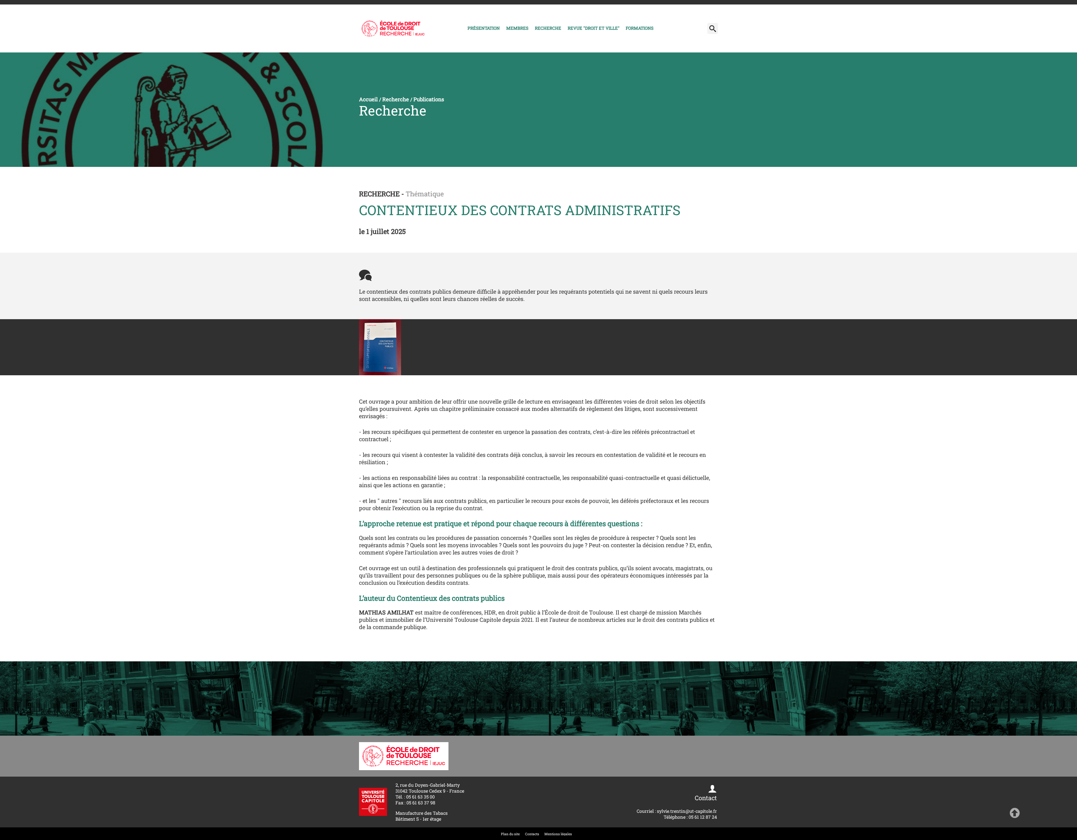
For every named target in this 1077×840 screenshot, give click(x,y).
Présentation (484, 28)
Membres (517, 28)
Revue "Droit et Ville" (594, 28)
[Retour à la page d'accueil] (393, 28)
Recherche (548, 28)
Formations (639, 28)
